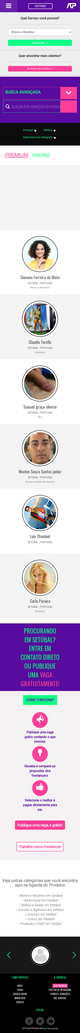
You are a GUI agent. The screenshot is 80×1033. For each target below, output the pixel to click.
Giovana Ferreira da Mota (40, 277)
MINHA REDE (20, 998)
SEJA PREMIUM (60, 985)
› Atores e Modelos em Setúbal (40, 896)
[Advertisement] (40, 197)
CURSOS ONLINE (20, 994)
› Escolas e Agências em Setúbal (40, 910)
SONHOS (20, 1002)
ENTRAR (40, 6)
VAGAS (20, 989)
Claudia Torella (40, 342)
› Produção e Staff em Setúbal (40, 924)
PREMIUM (16, 155)
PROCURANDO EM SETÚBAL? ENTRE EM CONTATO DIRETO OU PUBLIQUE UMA (40, 657)
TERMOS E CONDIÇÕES (60, 994)
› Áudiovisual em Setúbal (40, 900)
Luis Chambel (40, 536)
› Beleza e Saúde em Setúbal (40, 905)
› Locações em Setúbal (40, 914)
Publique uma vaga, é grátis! (40, 825)
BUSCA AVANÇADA (23, 92)
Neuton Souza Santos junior (40, 471)
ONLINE (41, 155)
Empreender (52, 1028)
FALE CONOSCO (60, 998)
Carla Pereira (40, 601)
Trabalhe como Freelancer (40, 847)
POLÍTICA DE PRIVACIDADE (60, 989)
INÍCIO (20, 985)
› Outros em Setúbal (40, 919)
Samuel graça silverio (40, 407)
